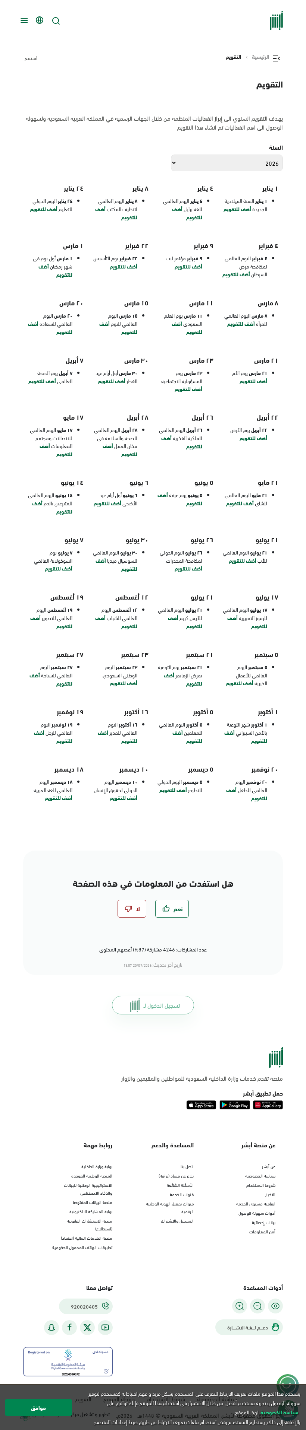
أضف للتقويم (237, 209)
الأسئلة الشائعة (180, 1184)
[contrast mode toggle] (275, 1306)
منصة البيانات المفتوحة (92, 1202)
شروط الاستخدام (260, 1184)
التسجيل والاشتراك (177, 1220)
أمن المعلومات (262, 1231)
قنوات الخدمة (182, 1194)
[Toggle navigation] (23, 20)
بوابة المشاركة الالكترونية (90, 1211)
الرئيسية (260, 56)
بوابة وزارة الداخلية (96, 1166)
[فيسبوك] (69, 1327)
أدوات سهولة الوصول (256, 1212)
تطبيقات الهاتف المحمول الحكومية (82, 1247)
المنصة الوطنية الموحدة (91, 1175)
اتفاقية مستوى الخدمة (255, 1203)
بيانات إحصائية (263, 1222)
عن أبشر (268, 1166)
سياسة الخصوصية (260, 1175)
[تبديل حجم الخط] (257, 1306)
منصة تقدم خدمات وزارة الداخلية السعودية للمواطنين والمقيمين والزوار (202, 1078)
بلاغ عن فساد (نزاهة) (176, 1175)
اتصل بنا (187, 1166)
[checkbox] (172, 909)
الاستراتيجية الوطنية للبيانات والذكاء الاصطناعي (88, 1188)
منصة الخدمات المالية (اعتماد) (86, 1237)
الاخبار (270, 1194)
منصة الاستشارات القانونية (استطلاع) (89, 1224)
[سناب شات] (51, 1327)
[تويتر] (87, 1327)
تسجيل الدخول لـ (162, 1005)
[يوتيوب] (105, 1327)
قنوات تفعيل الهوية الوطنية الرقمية (170, 1207)
